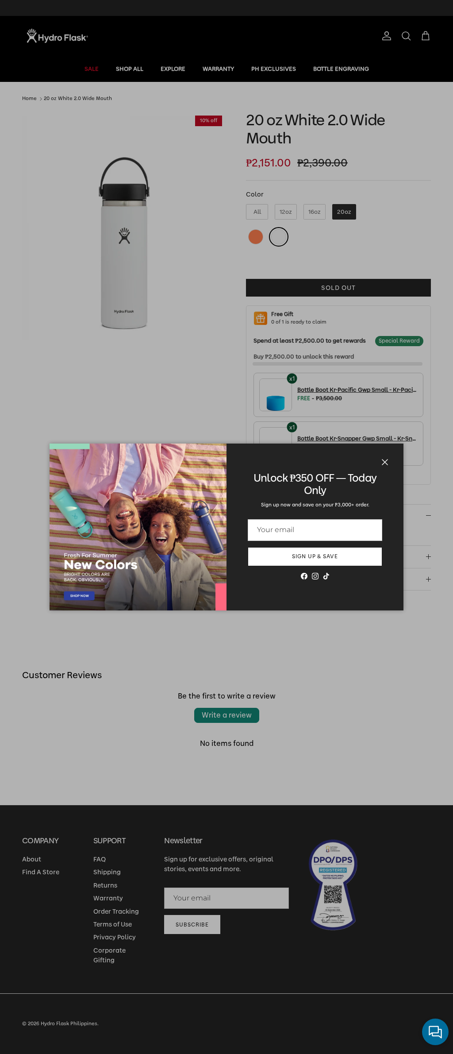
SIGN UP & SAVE (315, 556)
